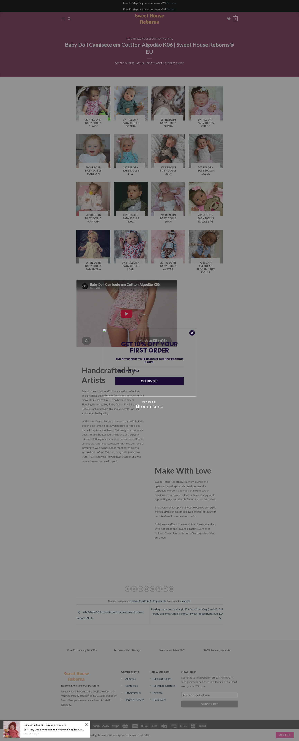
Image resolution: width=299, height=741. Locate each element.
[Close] (192, 333)
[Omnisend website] (149, 404)
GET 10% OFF (149, 381)
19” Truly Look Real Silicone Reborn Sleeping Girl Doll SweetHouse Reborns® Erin (54, 729)
